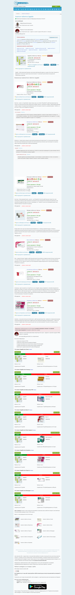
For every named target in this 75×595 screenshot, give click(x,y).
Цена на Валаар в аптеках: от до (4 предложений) (33, 222)
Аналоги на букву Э (25, 13)
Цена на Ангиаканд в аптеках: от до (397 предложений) (35, 282)
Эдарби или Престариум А (22, 49)
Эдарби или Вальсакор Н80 (40, 48)
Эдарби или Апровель (33, 49)
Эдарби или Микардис (21, 51)
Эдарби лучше (17, 372)
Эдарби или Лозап (20, 48)
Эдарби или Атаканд (30, 48)
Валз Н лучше (56, 412)
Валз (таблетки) (31, 240)
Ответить (23, 112)
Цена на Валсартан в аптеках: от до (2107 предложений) (35, 134)
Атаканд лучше (56, 372)
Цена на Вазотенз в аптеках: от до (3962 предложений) (35, 97)
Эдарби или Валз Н (51, 48)
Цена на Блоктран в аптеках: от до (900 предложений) (34, 193)
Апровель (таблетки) (32, 300)
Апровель (53, 42)
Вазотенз (19, 39)
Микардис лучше (56, 493)
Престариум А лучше (55, 432)
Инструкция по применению (23, 68)
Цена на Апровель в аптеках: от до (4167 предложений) (35, 313)
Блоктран (24, 40)
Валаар (41, 40)
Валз (18, 42)
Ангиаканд (35, 42)
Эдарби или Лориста (43, 49)
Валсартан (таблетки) (32, 122)
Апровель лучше (56, 452)
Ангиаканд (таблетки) (32, 269)
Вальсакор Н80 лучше (55, 392)
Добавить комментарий (26, 109)
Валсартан (38, 39)
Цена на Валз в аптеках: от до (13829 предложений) (34, 252)
